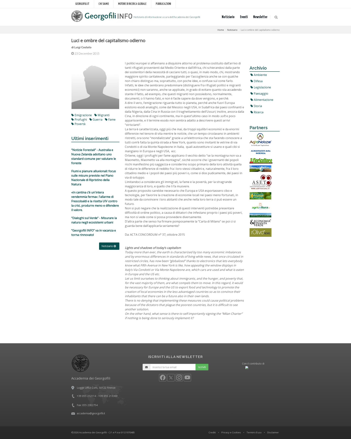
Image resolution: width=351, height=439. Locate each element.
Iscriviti (202, 367)
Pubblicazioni (163, 3)
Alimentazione (263, 100)
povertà (79, 124)
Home (221, 29)
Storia (257, 106)
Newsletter (260, 17)
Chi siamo (104, 3)
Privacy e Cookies (231, 432)
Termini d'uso (254, 432)
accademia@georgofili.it (91, 413)
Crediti (212, 432)
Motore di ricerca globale (132, 3)
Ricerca (258, 112)
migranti (103, 115)
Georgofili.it (82, 3)
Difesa (258, 81)
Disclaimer (273, 432)
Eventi (244, 17)
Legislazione (262, 87)
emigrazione (83, 115)
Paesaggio (260, 93)
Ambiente (260, 75)
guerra (97, 119)
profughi (80, 119)
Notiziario (228, 17)
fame (111, 119)
